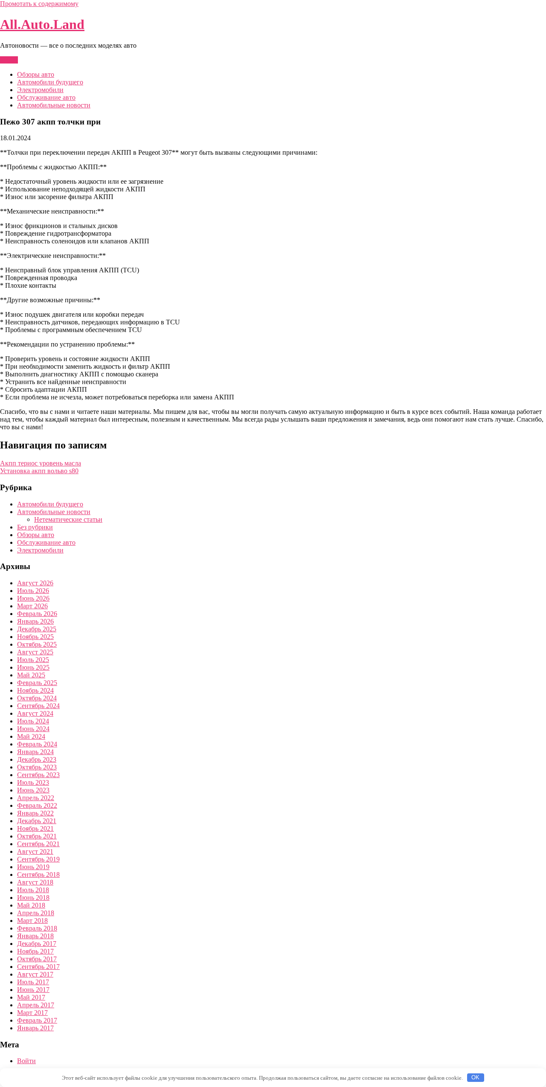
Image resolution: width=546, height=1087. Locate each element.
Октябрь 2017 (37, 959)
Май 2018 (31, 905)
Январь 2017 (35, 1028)
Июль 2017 (33, 982)
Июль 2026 (33, 590)
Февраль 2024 (37, 744)
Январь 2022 (35, 813)
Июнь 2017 (33, 989)
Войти (26, 1060)
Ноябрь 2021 (35, 828)
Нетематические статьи (68, 519)
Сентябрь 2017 (38, 966)
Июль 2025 (33, 659)
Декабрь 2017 (36, 943)
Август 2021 (35, 851)
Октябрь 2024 (37, 698)
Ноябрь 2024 (35, 690)
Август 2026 (35, 583)
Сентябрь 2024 (38, 705)
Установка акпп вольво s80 (39, 470)
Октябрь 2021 (37, 836)
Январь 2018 (35, 936)
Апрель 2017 (35, 1005)
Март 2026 (32, 606)
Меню (9, 60)
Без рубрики (35, 527)
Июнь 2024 (33, 728)
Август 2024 (35, 713)
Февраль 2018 (37, 928)
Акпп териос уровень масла (40, 463)
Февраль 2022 (37, 805)
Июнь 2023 (33, 790)
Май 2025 (31, 675)
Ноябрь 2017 (35, 951)
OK (475, 1077)
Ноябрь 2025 (35, 636)
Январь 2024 (35, 751)
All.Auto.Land (42, 24)
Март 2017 (32, 1012)
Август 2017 (35, 974)
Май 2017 (31, 997)
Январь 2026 (35, 621)
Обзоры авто (35, 74)
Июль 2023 (33, 782)
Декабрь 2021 (36, 820)
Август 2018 (35, 882)
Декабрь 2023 (36, 759)
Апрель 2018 (35, 912)
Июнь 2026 (33, 598)
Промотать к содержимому (39, 3)
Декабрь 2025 (36, 629)
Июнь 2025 (33, 667)
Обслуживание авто (46, 97)
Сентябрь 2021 (38, 843)
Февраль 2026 (37, 613)
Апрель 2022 (35, 797)
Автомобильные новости (53, 105)
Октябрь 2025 (37, 644)
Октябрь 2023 (37, 767)
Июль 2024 (33, 721)
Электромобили (40, 89)
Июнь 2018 (33, 897)
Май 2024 (31, 736)
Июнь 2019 (33, 866)
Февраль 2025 (37, 682)
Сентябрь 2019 (38, 859)
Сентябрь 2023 (38, 774)
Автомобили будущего (50, 82)
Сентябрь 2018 (38, 874)
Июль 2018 (33, 889)
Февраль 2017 (37, 1020)
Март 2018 (32, 920)
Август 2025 (35, 652)
